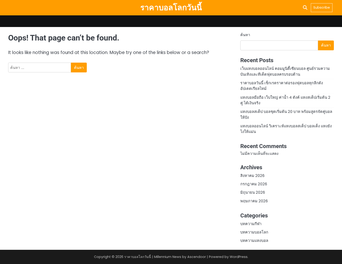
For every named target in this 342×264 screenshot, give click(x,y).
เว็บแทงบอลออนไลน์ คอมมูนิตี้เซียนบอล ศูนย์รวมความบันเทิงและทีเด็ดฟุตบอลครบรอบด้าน (285, 71)
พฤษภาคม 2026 (254, 201)
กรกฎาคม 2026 (253, 184)
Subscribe (321, 7)
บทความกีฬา (251, 224)
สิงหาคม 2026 (252, 175)
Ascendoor (196, 256)
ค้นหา (245, 34)
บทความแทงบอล (254, 240)
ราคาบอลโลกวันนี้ (171, 7)
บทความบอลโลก (254, 232)
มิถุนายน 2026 (252, 192)
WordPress (239, 256)
